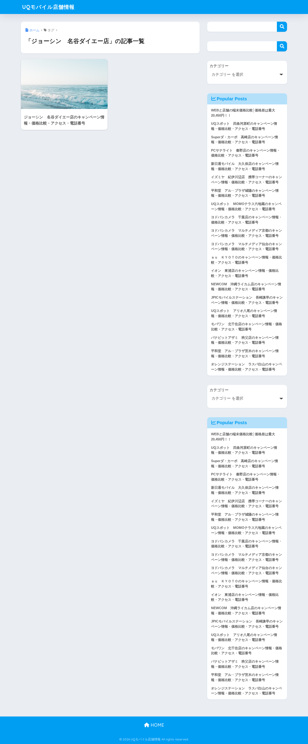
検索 (282, 27)
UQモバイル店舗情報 (48, 7)
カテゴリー (219, 66)
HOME (156, 725)
